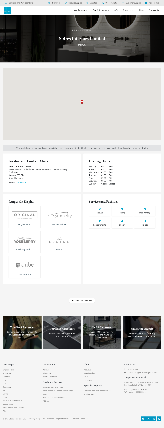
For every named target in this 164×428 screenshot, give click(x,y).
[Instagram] (153, 418)
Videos (46, 401)
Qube (5, 397)
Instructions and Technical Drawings (58, 391)
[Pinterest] (159, 418)
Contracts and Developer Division (97, 391)
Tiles (4, 411)
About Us (87, 370)
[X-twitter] (148, 418)
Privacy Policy (34, 419)
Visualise (46, 370)
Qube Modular (24, 274)
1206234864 (20, 182)
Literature (47, 373)
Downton (6, 377)
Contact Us (88, 380)
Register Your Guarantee (53, 387)
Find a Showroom (82, 30)
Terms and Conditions (79, 419)
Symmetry (7, 373)
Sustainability (89, 373)
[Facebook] (143, 418)
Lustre (59, 249)
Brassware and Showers (12, 401)
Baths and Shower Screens (13, 407)
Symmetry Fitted (59, 224)
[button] (82, 102)
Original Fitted (24, 224)
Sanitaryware (8, 404)
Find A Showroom (50, 377)
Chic (4, 383)
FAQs (45, 394)
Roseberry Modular (24, 249)
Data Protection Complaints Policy (55, 419)
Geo (4, 390)
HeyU (5, 380)
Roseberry (7, 387)
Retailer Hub (89, 394)
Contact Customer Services (54, 397)
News (86, 377)
